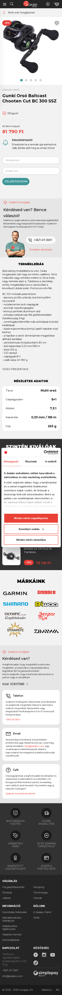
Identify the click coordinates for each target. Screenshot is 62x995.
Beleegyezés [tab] (11, 461)
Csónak (37, 898)
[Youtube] (52, 955)
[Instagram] (44, 955)
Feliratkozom (15, 181)
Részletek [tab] (31, 461)
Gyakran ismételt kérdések (20, 793)
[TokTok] (35, 962)
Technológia (40, 892)
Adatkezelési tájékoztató (9, 928)
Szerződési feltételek (14, 912)
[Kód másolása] (27, 684)
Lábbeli (6, 898)
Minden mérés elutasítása (31, 539)
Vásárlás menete (11, 934)
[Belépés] (47, 4)
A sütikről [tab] (50, 461)
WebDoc (47, 989)
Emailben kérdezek (41, 249)
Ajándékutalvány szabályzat (11, 919)
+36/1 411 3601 (43, 240)
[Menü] (4, 4)
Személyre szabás (29, 528)
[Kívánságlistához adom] (57, 23)
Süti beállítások (11, 940)
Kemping (38, 887)
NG (58, 989)
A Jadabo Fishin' (42, 912)
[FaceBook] (35, 955)
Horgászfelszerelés (13, 887)
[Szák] (56, 4)
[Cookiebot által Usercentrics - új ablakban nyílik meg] (44, 452)
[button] (21, 80)
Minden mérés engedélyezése (31, 518)
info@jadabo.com (34, 746)
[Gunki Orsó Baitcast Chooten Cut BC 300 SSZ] (31, 46)
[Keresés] (12, 4)
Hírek (36, 917)
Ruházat (7, 892)
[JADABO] (30, 3)
